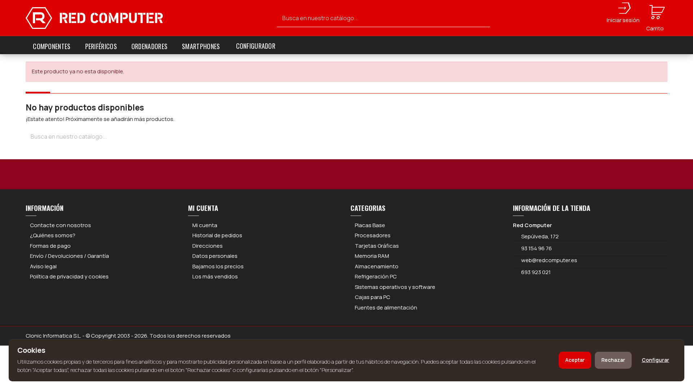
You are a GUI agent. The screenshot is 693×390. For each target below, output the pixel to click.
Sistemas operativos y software (395, 287)
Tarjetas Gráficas (377, 246)
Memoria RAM (372, 256)
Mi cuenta (204, 225)
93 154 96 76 (536, 248)
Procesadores (373, 235)
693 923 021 (535, 272)
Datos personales (214, 256)
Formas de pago (50, 246)
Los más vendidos (215, 276)
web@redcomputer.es (549, 260)
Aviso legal (43, 266)
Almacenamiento (376, 266)
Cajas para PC (372, 297)
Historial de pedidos (217, 235)
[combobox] (383, 18)
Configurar (655, 359)
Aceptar (575, 359)
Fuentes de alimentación (386, 307)
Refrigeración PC (376, 276)
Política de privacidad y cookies (69, 276)
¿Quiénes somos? (52, 235)
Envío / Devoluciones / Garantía (69, 256)
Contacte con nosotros (60, 225)
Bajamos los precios (218, 266)
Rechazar (613, 359)
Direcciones (207, 246)
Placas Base (370, 225)
